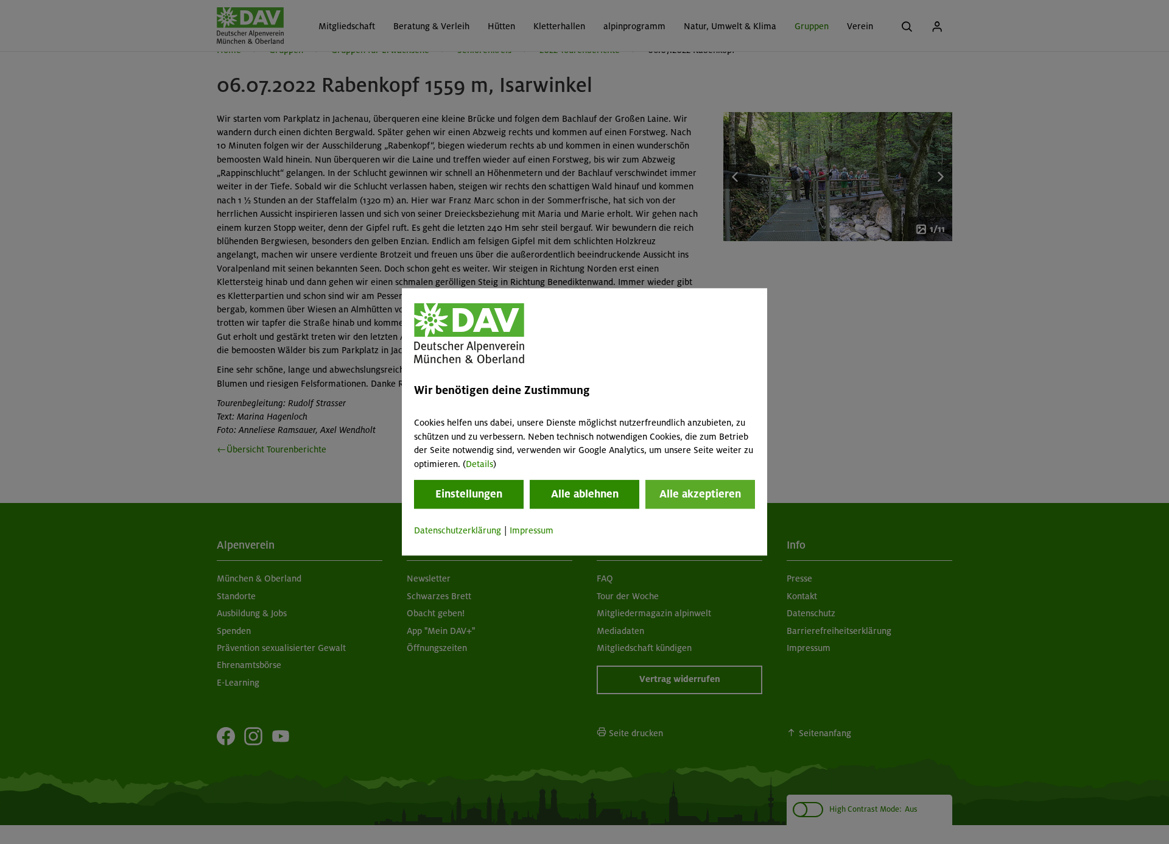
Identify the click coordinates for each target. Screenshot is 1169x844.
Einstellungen (468, 494)
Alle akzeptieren (700, 494)
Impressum (531, 530)
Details (479, 464)
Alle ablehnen (585, 494)
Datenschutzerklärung (457, 530)
